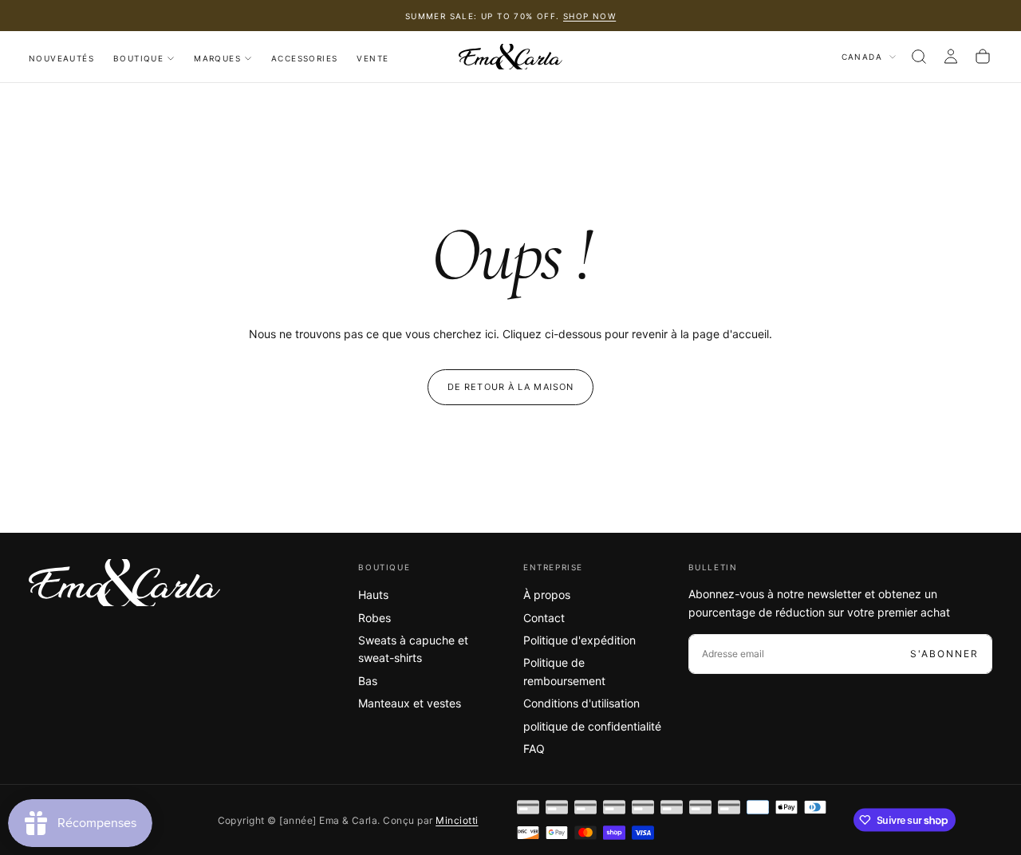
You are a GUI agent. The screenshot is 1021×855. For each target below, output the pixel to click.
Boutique (138, 58)
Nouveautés (61, 58)
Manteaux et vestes (409, 703)
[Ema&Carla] (124, 583)
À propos (546, 594)
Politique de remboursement (564, 671)
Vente (372, 58)
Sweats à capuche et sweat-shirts (413, 648)
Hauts (373, 594)
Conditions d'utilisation (581, 703)
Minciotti (457, 820)
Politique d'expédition (579, 640)
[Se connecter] (950, 56)
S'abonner (944, 654)
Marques (217, 58)
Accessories (304, 58)
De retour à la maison (510, 386)
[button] (918, 56)
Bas (367, 681)
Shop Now (589, 16)
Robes (374, 618)
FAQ (534, 748)
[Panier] (982, 56)
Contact (544, 618)
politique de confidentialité (592, 726)
